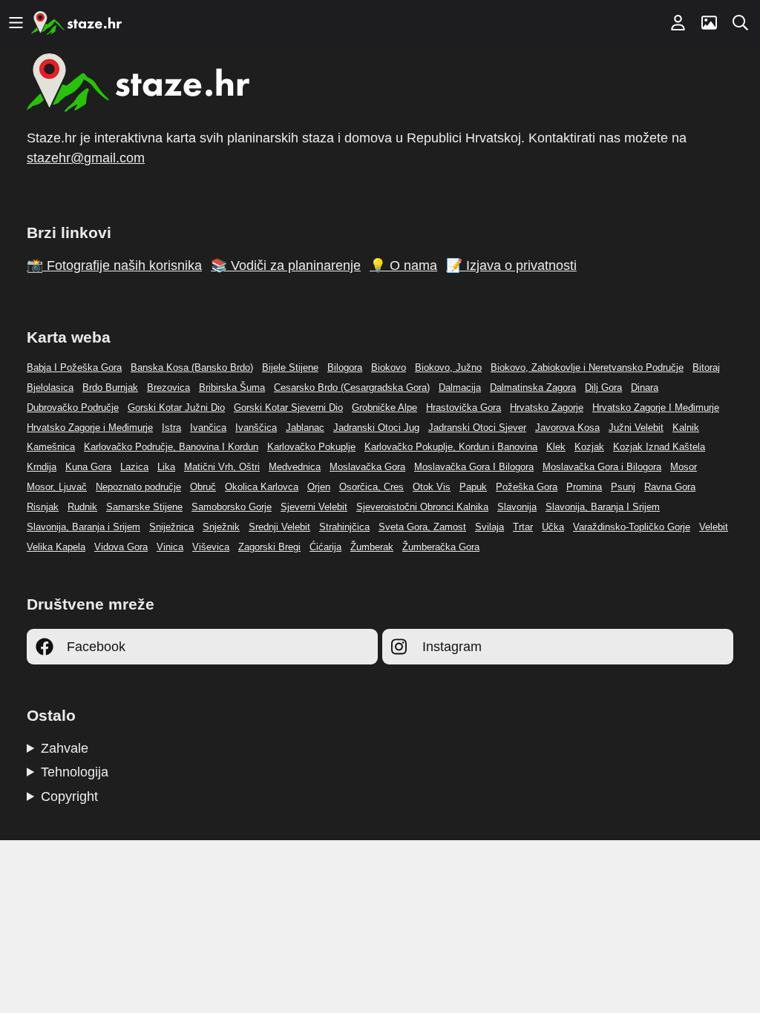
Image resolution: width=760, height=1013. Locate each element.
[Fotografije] (708, 23)
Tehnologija (74, 772)
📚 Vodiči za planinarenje (286, 265)
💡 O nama (403, 265)
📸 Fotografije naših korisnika (114, 265)
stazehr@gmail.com (86, 158)
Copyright (69, 796)
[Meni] (15, 23)
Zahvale (64, 748)
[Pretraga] (740, 23)
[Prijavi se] (677, 23)
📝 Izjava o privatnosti (511, 265)
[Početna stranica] (76, 23)
